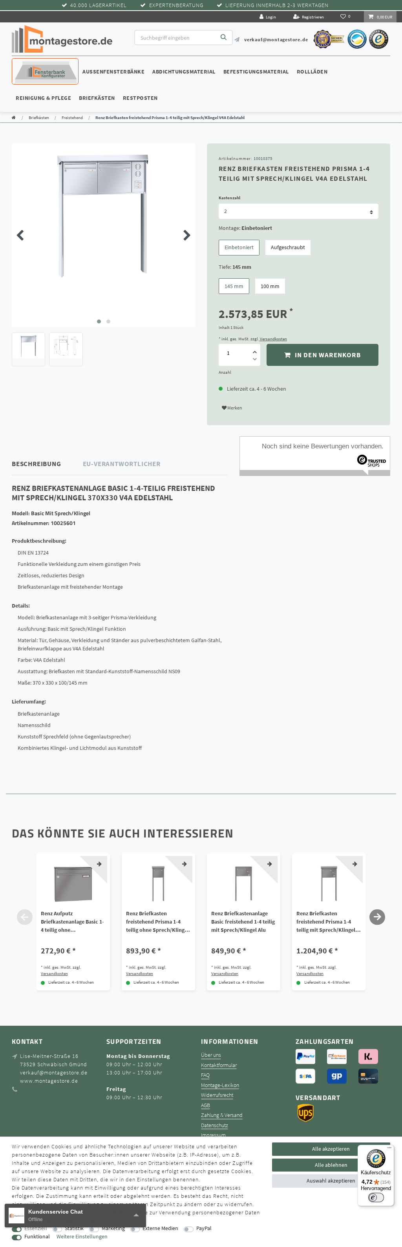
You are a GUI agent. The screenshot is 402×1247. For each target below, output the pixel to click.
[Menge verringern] (254, 360)
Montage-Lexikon (220, 1085)
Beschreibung (36, 463)
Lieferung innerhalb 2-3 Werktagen (277, 5)
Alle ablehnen (331, 1164)
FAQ (205, 1075)
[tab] (47, 464)
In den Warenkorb (326, 355)
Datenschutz (214, 1125)
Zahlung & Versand (222, 1115)
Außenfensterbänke (113, 71)
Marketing (113, 1228)
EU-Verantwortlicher (122, 463)
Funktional (37, 1236)
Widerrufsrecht (217, 1095)
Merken (234, 408)
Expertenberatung (176, 5)
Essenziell (35, 1228)
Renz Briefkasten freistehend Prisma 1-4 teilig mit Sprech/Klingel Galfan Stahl (325, 922)
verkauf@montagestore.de (276, 39)
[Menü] (389, 1149)
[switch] (376, 1197)
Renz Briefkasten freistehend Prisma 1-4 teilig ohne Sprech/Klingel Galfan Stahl (157, 922)
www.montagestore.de (49, 1080)
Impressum (213, 1135)
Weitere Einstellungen (82, 1236)
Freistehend (72, 117)
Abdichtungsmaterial (184, 71)
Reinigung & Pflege (43, 97)
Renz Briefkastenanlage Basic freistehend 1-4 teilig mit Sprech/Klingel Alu (243, 921)
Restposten (140, 97)
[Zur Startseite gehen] (14, 117)
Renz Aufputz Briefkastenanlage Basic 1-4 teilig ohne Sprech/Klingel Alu (72, 922)
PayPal (204, 1228)
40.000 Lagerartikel (98, 5)
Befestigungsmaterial (256, 71)
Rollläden (312, 71)
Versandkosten (273, 339)
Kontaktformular (219, 1065)
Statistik (74, 1228)
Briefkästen (97, 97)
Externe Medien (160, 1228)
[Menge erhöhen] (254, 349)
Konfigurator (35, 64)
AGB (205, 1105)
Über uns (211, 1055)
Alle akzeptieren (331, 1148)
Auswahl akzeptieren (331, 1180)
